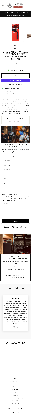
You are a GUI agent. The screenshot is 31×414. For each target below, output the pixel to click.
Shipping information (16, 118)
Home (15, 48)
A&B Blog (15, 384)
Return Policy (15, 389)
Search (15, 378)
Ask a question (15, 122)
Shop (15, 392)
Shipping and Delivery (15, 401)
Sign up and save (15, 408)
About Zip (15, 395)
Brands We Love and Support (15, 398)
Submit (15, 221)
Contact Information (15, 381)
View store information (9, 94)
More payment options (15, 84)
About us (15, 387)
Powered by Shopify (15, 412)
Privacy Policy (15, 404)
